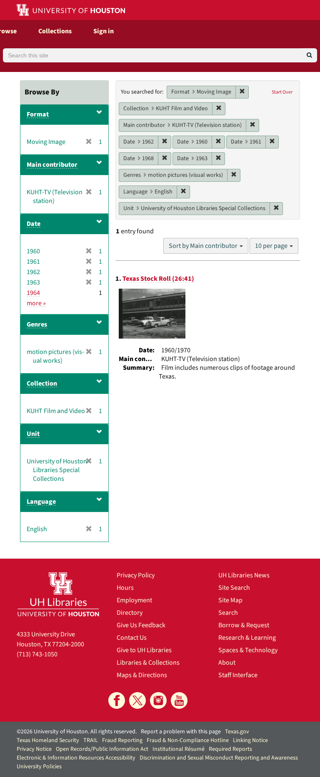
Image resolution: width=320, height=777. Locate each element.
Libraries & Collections (148, 662)
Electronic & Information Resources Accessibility (76, 758)
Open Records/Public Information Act (102, 749)
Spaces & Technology (248, 650)
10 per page (272, 245)
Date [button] (33, 223)
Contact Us (132, 637)
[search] (309, 55)
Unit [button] (33, 433)
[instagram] (158, 700)
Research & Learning (247, 637)
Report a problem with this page (181, 732)
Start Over (282, 92)
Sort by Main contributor (204, 245)
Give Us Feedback (141, 625)
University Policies (39, 766)
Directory (129, 612)
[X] (137, 700)
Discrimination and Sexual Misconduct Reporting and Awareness (219, 758)
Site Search (234, 587)
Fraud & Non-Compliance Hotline (188, 740)
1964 (33, 292)
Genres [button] (37, 324)
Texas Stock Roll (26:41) (158, 278)
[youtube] (179, 700)
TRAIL (90, 740)
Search (228, 612)
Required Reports (230, 749)
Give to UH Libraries (144, 650)
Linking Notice (250, 740)
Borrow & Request (243, 625)
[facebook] (116, 700)
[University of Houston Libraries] (58, 594)
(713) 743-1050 (37, 654)
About (226, 662)
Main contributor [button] (52, 164)
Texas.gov (237, 732)
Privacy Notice (34, 749)
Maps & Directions (142, 675)
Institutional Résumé (178, 749)
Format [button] (38, 114)
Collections (55, 31)
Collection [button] (42, 383)
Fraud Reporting (122, 740)
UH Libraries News (244, 575)
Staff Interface (238, 675)
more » (36, 303)
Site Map (230, 600)
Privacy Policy (136, 575)
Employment (134, 600)
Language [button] (41, 501)
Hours (125, 587)
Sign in (103, 31)
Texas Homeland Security (48, 740)
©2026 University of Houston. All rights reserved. (77, 732)
